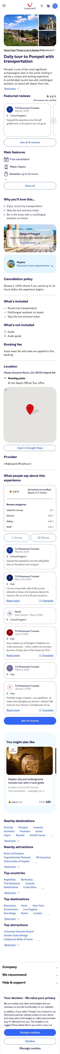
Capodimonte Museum (17, 857)
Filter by (45, 537)
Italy (13, 50)
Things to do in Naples (27, 50)
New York (38, 905)
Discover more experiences (33, 265)
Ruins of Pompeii (30, 233)
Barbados (27, 879)
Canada (30, 883)
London (37, 913)
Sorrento (9, 831)
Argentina (10, 879)
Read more (10, 88)
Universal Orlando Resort (19, 931)
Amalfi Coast (37, 835)
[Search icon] (42, 6)
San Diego (10, 913)
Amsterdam (11, 909)
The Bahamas (12, 883)
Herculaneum (43, 861)
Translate (47, 601)
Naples (21, 262)
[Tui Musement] (30, 6)
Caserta (38, 827)
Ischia (39, 831)
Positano (25, 831)
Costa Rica (29, 887)
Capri (7, 835)
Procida (8, 827)
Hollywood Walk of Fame (18, 939)
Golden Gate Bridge (16, 935)
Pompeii (23, 827)
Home (7, 50)
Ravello (20, 835)
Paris (24, 905)
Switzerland (11, 887)
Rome (24, 913)
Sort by (18, 537)
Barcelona (10, 905)
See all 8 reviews (30, 142)
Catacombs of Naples (17, 861)
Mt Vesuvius (43, 857)
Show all (30, 185)
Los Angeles (30, 909)
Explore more (28, 242)
